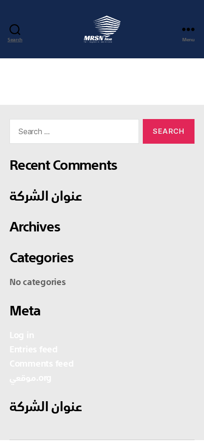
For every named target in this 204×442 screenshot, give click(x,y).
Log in (21, 336)
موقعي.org (30, 378)
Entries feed (33, 350)
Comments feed (41, 364)
